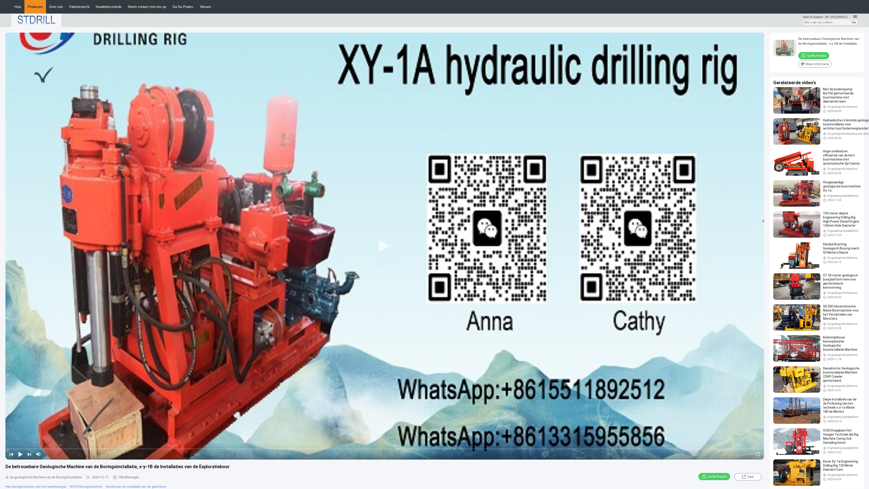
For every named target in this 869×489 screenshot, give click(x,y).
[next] (29, 454)
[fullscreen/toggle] (758, 454)
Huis (17, 7)
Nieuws (205, 7)
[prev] (11, 454)
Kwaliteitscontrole (109, 7)
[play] (384, 246)
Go (854, 22)
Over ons (56, 7)
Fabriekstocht (79, 7)
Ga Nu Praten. (183, 6)
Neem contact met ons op (147, 7)
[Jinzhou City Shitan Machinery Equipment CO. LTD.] (36, 20)
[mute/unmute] (38, 454)
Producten (35, 7)
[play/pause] (20, 454)
